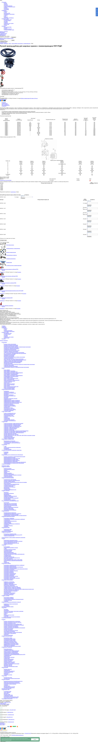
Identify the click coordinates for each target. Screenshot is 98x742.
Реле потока (4, 675)
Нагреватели (4, 444)
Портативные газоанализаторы (10, 573)
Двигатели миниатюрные (9, 552)
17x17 (2, 185)
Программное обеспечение (9, 14)
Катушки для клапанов (8, 629)
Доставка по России (34, 98)
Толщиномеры (7, 605)
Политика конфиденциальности (17, 735)
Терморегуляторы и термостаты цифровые (12, 587)
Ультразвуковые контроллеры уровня (11, 643)
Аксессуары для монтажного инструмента (12, 616)
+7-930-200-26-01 (10, 712)
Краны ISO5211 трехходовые (9, 370)
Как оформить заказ (8, 19)
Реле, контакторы (7, 483)
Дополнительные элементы (11, 255)
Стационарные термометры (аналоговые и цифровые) (14, 519)
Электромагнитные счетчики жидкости (11, 441)
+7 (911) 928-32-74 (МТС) (4, 704)
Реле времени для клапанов (9, 631)
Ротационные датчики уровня (9, 638)
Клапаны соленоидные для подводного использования (14, 627)
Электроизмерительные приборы (8, 389)
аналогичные (13, 191)
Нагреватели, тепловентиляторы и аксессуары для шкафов (15, 482)
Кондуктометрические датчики (9, 639)
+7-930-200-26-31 (11, 719)
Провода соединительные (9, 438)
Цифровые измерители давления (10, 496)
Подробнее (2, 272)
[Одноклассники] (2, 100)
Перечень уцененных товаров (7, 606)
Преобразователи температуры (10, 512)
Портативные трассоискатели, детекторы (12, 578)
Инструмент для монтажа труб (10, 420)
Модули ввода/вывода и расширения (11, 507)
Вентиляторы (6, 487)
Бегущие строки (7, 694)
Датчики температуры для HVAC (10, 433)
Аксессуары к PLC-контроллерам (10, 503)
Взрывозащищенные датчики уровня (11, 459)
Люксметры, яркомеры (8, 525)
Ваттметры (6, 397)
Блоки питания (7, 546)
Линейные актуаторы (8, 674)
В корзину (23, 198)
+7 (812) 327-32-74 (3, 33)
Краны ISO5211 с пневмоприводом (10, 374)
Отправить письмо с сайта (9, 29)
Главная (1, 43)
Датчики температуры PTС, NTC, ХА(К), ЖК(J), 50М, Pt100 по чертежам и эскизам (19, 435)
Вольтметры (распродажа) (9, 356)
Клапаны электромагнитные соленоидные (12, 621)
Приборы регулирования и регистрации (11, 663)
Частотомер (6, 396)
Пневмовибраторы (7, 655)
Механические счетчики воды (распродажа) (12, 362)
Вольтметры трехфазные (9, 394)
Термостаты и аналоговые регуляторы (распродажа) (14, 352)
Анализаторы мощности (8, 404)
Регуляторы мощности (8, 558)
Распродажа (6, 9)
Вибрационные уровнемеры (9, 645)
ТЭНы (5, 446)
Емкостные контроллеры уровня (10, 641)
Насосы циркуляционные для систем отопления (13, 541)
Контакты (4, 338)
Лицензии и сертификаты (9, 17)
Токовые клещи (7, 406)
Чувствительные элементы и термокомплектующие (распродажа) (16, 367)
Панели (5, 453)
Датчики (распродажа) (8, 363)
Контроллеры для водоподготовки (10, 505)
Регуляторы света (7, 591)
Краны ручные (7, 382)
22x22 (2, 186)
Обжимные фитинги (8, 473)
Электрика (4, 544)
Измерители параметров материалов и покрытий (11, 602)
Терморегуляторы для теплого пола (11, 586)
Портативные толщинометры (9, 574)
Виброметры (6, 604)
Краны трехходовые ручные (9, 383)
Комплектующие (7, 488)
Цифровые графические (8, 583)
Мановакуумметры (7, 495)
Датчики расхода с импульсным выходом (12, 678)
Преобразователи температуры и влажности (12, 513)
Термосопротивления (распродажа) (11, 366)
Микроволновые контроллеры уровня (11, 644)
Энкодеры (6, 684)
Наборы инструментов (8, 612)
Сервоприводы (7, 670)
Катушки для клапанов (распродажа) (11, 345)
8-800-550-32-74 (3, 34)
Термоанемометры (7, 522)
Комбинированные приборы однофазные (12, 400)
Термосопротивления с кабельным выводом (12, 424)
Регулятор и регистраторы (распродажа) (11, 350)
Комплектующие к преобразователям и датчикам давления (15, 515)
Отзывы (5, 25)
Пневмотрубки (9, 262)
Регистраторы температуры (9, 585)
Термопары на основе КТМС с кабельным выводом (14, 432)
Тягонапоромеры (7, 498)
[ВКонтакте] (0, 100)
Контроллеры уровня (8, 637)
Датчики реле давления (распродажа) (11, 347)
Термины (6, 15)
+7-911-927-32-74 (9, 717)
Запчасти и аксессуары (8, 635)
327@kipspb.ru (3, 35)
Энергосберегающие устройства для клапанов (13, 632)
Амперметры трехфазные (9, 392)
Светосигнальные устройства (9, 485)
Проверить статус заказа (8, 23)
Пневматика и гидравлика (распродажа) (11, 348)
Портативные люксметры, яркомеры (11, 570)
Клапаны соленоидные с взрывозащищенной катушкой (14, 456)
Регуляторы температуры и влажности (11, 590)
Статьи (5, 12)
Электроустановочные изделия (8, 477)
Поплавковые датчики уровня (9, 640)
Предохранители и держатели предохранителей (13, 560)
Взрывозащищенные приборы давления (11, 460)
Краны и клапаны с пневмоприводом (11, 651)
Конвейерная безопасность (9, 687)
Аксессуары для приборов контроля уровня (12, 646)
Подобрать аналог (3, 41)
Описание (4, 102)
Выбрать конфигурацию (25, 98)
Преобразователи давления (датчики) (11, 514)
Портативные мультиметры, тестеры (11, 576)
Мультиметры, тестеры (8, 407)
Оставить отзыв (3, 240)
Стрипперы (6, 615)
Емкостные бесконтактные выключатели (11, 682)
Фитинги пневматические (11, 252)
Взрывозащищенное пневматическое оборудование (14, 463)
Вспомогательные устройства (9, 499)
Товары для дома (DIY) (6, 532)
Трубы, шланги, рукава (6, 411)
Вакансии (6, 16)
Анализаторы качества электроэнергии (11, 403)
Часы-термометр (7, 692)
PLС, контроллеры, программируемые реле (10, 500)
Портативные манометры (9, 493)
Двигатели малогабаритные (9, 671)
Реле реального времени (9, 598)
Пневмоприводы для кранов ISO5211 (11, 376)
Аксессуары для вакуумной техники (11, 666)
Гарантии (6, 22)
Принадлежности (7, 530)
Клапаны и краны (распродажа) (10, 344)
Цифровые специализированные (10, 584)
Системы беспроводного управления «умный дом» (12, 450)
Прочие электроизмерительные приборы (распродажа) (14, 357)
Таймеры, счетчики (5, 595)
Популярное (6, 8)
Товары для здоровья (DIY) (9, 535)
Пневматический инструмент (9, 661)
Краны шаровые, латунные (9, 384)
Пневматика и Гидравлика (7, 647)
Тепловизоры (6, 524)
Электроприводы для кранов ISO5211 (11, 373)
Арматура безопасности (8, 476)
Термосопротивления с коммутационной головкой (13, 423)
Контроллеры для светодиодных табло (11, 696)
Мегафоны (6, 609)
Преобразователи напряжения (10, 405)
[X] (5, 100)
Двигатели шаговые (8, 551)
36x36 (2, 188)
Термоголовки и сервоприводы (10, 633)
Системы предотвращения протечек (11, 630)
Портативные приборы (6, 563)
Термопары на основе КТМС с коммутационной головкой (15, 431)
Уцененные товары (5, 465)
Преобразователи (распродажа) (10, 349)
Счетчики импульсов (8, 600)
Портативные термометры (9, 518)
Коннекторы (6, 634)
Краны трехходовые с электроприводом (11, 380)
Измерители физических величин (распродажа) (13, 361)
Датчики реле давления (8, 497)
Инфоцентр (4, 327)
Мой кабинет (2, 32)
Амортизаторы (7, 656)
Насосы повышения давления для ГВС (11, 543)
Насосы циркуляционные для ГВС (10, 542)
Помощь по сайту (5, 332)
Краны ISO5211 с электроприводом (10, 371)
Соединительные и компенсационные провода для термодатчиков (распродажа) (19, 364)
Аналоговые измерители (8, 410)
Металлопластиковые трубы (9, 414)
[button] (97, 12)
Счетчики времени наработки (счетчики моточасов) (13, 599)
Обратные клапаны (7, 468)
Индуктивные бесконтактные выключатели (12, 683)
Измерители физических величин (8, 516)
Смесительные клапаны (8, 628)
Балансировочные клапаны (9, 469)
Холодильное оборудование (7, 531)
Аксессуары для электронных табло (11, 697)
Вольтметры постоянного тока (9, 395)
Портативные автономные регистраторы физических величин (16, 568)
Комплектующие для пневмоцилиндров (11, 653)
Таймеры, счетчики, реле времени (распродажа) (13, 360)
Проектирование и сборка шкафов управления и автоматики (13, 537)
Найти (13, 40)
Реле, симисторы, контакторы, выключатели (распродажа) (15, 359)
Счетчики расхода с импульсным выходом (12, 442)
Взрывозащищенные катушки (9, 457)
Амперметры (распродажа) (9, 355)
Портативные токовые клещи (9, 577)
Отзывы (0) (4, 106)
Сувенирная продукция (6, 617)
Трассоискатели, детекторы (9, 408)
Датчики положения (6, 679)
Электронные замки (6, 527)
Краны (10, 43)
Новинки (5, 7)
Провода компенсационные (9, 437)
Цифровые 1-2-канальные (9, 581)
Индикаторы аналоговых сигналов (10, 398)
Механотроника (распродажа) (9, 354)
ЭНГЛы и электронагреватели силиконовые (12, 447)
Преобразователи (5, 510)
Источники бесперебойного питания (11, 547)
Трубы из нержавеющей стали (10, 413)
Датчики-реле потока (8, 677)
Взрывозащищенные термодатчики (11, 461)
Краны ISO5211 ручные (8, 377)
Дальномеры (6, 610)
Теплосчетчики (7, 443)
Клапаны (3, 619)
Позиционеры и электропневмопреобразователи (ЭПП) (14, 654)
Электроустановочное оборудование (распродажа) (13, 358)
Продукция (2, 39)
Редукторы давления (8, 475)
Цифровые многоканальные (9, 582)
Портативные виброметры (9, 575)
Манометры (6, 492)
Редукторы (6, 673)
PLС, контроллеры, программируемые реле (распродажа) (15, 353)
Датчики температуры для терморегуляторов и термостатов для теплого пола (19, 589)
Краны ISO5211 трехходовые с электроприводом (13, 372)
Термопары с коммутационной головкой (11, 427)
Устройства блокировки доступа (10, 489)
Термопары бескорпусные (9, 429)
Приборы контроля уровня (7, 636)
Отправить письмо (9, 38)
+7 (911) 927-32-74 (27, 733)
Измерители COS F (7, 399)
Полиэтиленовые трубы (8, 415)
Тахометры (6, 601)
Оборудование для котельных (9, 592)
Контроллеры (6, 502)
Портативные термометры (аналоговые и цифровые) (14, 565)
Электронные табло (5, 689)
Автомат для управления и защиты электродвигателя (14, 554)
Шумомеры (6, 526)
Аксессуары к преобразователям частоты (12, 557)
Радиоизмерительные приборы (10, 409)
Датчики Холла (7, 685)
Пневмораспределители (11, 258)
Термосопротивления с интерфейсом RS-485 (12, 426)
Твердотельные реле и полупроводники (11, 484)
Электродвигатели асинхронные (10, 553)
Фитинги (5, 472)
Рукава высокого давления (9, 419)
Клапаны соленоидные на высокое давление (12, 622)
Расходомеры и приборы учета (8, 439)
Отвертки (6, 613)
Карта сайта (2, 724)
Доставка (6, 21)
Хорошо (35, 739)
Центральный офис (7, 27)
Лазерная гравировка (8, 5)
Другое (5, 561)
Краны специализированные (9, 387)
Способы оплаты (7, 20)
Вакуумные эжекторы (8, 664)
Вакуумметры (6, 494)
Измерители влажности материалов (11, 603)
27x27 (2, 187)
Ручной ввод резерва (8, 550)
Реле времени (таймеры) (9, 597)
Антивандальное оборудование (10, 479)
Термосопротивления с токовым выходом (12, 425)
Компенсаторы (7, 471)
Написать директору (8, 28)
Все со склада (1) (5, 104)
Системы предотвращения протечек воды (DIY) (13, 534)
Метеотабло (6, 693)
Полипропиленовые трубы (9, 416)
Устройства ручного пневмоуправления (13, 265)
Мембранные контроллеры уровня (10, 642)
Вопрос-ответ (6, 24)
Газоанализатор (7, 520)
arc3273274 (2, 722)
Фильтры (5, 470)
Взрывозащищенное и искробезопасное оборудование (12, 454)
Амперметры (6, 391)
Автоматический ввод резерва (10, 549)
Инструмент (4, 607)
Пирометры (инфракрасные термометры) (12, 523)
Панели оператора (7, 506)
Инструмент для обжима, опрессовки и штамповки (13, 611)
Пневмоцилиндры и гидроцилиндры (13, 248)
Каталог (5, 3)
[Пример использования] (2, 74)
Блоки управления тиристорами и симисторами (13, 559)
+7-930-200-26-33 (10, 714)
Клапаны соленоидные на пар (10, 623)
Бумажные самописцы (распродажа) (11, 351)
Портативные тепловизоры (9, 569)
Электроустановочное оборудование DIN (12, 480)
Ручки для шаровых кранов (9, 388)
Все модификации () (6, 105)
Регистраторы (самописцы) (9, 593)
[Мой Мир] (3, 100)
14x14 (2, 184)
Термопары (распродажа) (9, 365)
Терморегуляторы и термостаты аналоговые (12, 588)
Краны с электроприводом (9, 379)
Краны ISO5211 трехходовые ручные (11, 378)
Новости (5, 11)
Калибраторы (6, 562)
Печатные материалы (8, 330)
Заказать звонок (3, 38)
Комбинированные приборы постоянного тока (13, 402)
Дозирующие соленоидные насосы (10, 540)
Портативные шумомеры (9, 571)
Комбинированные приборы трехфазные (12, 401)
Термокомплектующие (8, 436)
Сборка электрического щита (9, 6)
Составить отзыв (3, 98)
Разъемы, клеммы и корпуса (9, 481)
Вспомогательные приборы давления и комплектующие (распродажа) (17, 346)
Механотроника (5, 667)
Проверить (14, 37)
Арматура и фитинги (6, 466)
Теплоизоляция (7, 418)
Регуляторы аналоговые (8, 594)
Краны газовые (7, 385)
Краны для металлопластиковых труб (11, 386)
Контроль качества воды (6, 688)
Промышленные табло (8, 695)
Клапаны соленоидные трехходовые (11, 625)
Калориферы (6, 448)
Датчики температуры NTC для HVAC (11, 434)
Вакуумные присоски (8, 665)
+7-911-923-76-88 (12, 709)
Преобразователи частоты (9, 556)
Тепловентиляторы (7, 449)
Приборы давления (5, 490)
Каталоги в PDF (7, 13)
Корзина (4, 42)
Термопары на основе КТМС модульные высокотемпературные (16, 430)
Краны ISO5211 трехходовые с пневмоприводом (21, 43)
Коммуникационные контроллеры (10, 504)
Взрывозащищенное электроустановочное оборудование (15, 462)
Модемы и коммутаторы (8, 508)
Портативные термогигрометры (10, 566)
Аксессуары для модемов (9, 509)
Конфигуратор (4, 103)
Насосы (3, 538)
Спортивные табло (7, 691)
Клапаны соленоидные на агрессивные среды (13, 624)
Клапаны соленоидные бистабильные (11, 626)
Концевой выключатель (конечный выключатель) (13, 681)
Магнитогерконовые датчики (9, 686)
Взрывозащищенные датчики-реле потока (12, 458)
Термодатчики (4, 421)
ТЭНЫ (5, 548)
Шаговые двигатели (8, 669)
